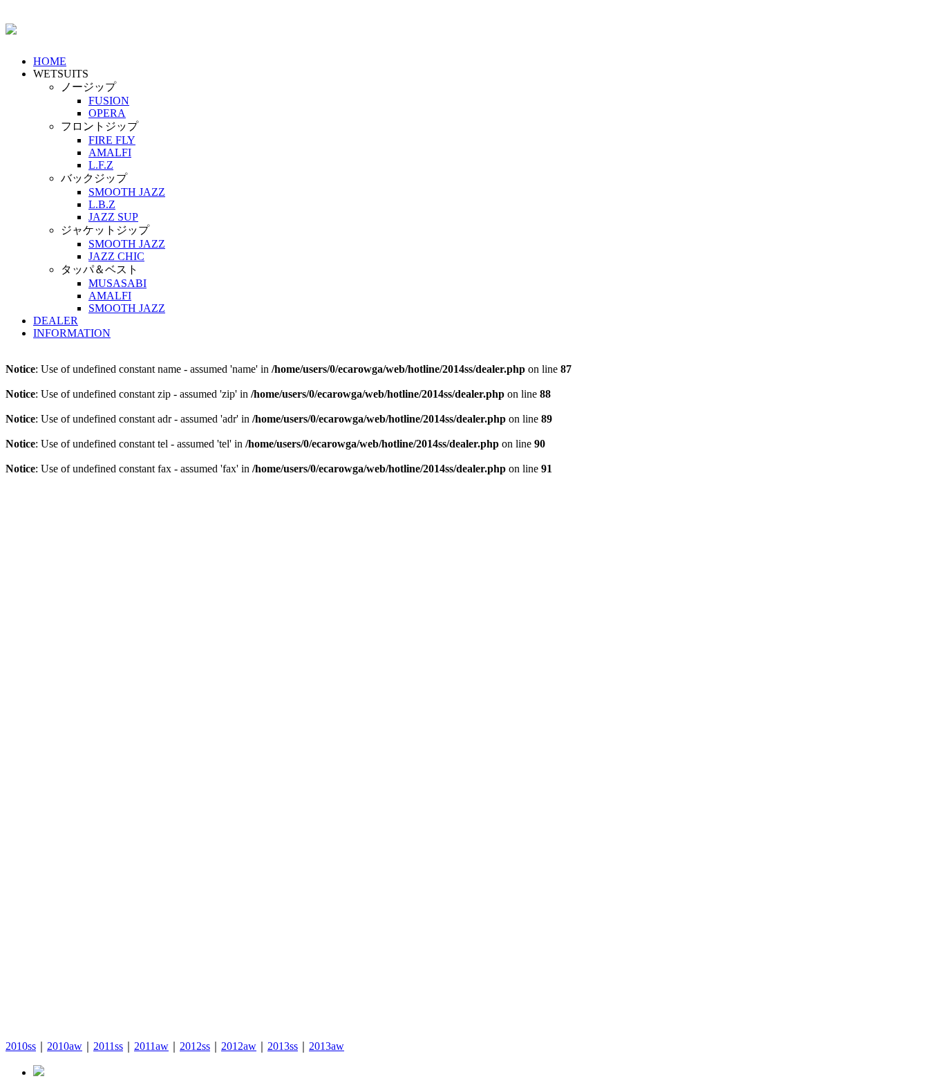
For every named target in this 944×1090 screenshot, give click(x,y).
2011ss (108, 1046)
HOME (49, 61)
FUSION (108, 101)
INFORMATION (72, 333)
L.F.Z (100, 165)
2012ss (195, 1046)
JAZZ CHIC (116, 256)
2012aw (238, 1046)
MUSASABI (117, 283)
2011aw (151, 1046)
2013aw (326, 1046)
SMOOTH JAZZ (126, 192)
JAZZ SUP (113, 217)
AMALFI (109, 152)
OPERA (107, 113)
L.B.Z (101, 204)
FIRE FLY (111, 140)
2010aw (64, 1046)
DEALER (55, 320)
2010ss (21, 1046)
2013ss (282, 1046)
